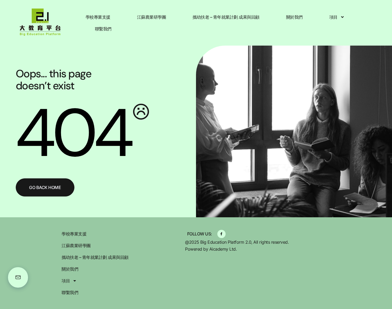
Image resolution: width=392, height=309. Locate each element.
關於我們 (294, 17)
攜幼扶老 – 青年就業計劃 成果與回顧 (226, 17)
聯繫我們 (103, 28)
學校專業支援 (98, 17)
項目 (333, 17)
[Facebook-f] (221, 234)
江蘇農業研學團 (151, 17)
